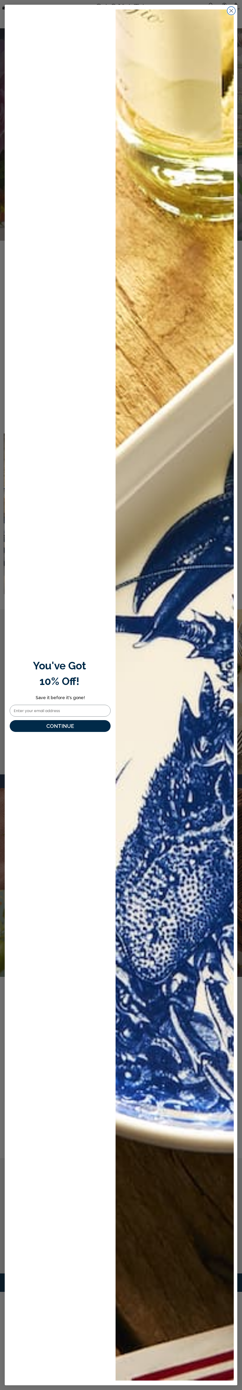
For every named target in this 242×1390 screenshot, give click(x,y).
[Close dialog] (231, 11)
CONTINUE (60, 726)
